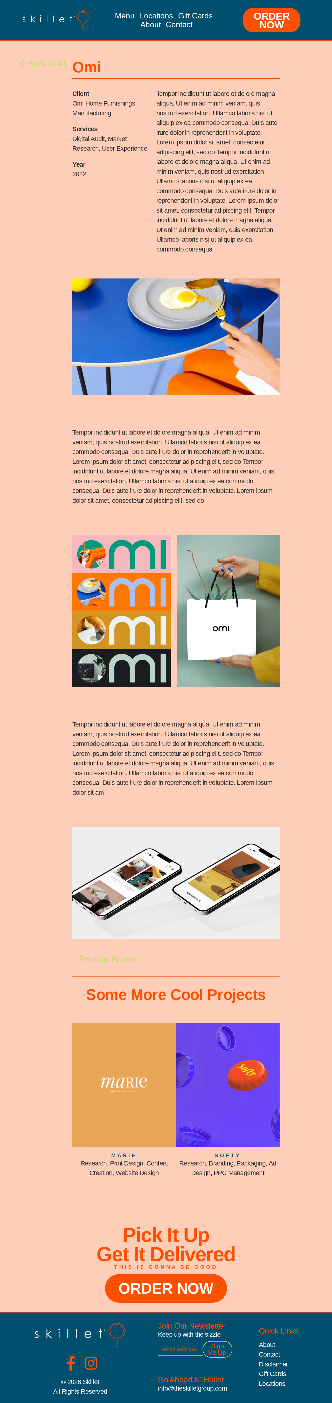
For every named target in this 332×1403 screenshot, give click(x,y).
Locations (156, 15)
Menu (124, 15)
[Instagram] (91, 1363)
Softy (228, 1155)
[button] (42, 64)
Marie (124, 1155)
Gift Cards (195, 15)
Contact (179, 24)
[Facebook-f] (71, 1363)
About (150, 24)
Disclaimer (273, 1364)
